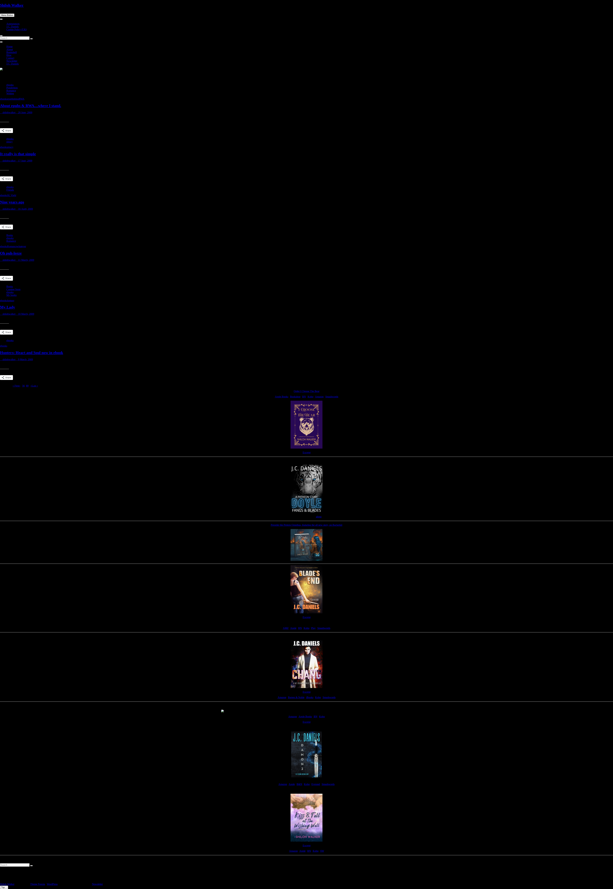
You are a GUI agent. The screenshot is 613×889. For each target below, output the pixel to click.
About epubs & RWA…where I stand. (30, 106)
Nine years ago (12, 202)
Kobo (310, 396)
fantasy (10, 300)
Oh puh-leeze (11, 253)
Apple (293, 628)
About (9, 49)
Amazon (319, 396)
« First (16, 385)
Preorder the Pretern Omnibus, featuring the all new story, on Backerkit (306, 525)
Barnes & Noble (296, 697)
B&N (299, 784)
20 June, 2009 (24, 112)
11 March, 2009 (25, 260)
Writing (10, 93)
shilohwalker (8, 112)
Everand (315, 784)
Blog (8, 55)
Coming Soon (13, 289)
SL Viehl (11, 195)
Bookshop (295, 396)
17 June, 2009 (24, 160)
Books (9, 235)
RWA (21, 99)
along (319, 516)
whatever (21, 246)
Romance (11, 90)
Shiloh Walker (12, 5)
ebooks (10, 84)
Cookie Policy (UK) (16, 29)
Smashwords (331, 396)
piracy (9, 141)
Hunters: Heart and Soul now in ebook (31, 353)
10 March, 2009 (25, 314)
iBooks (309, 697)
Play (313, 628)
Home (9, 46)
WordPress (52, 884)
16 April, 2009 (25, 209)
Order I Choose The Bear (306, 391)
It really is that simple (18, 154)
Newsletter (11, 61)
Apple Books (281, 396)
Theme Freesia (37, 884)
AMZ (286, 628)
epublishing (13, 99)
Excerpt (306, 452)
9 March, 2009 (25, 359)
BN (304, 396)
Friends (10, 190)
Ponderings (12, 87)
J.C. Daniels (12, 26)
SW (322, 851)
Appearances (12, 23)
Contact (10, 58)
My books (11, 295)
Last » (35, 385)
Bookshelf (11, 52)
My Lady (7, 307)
